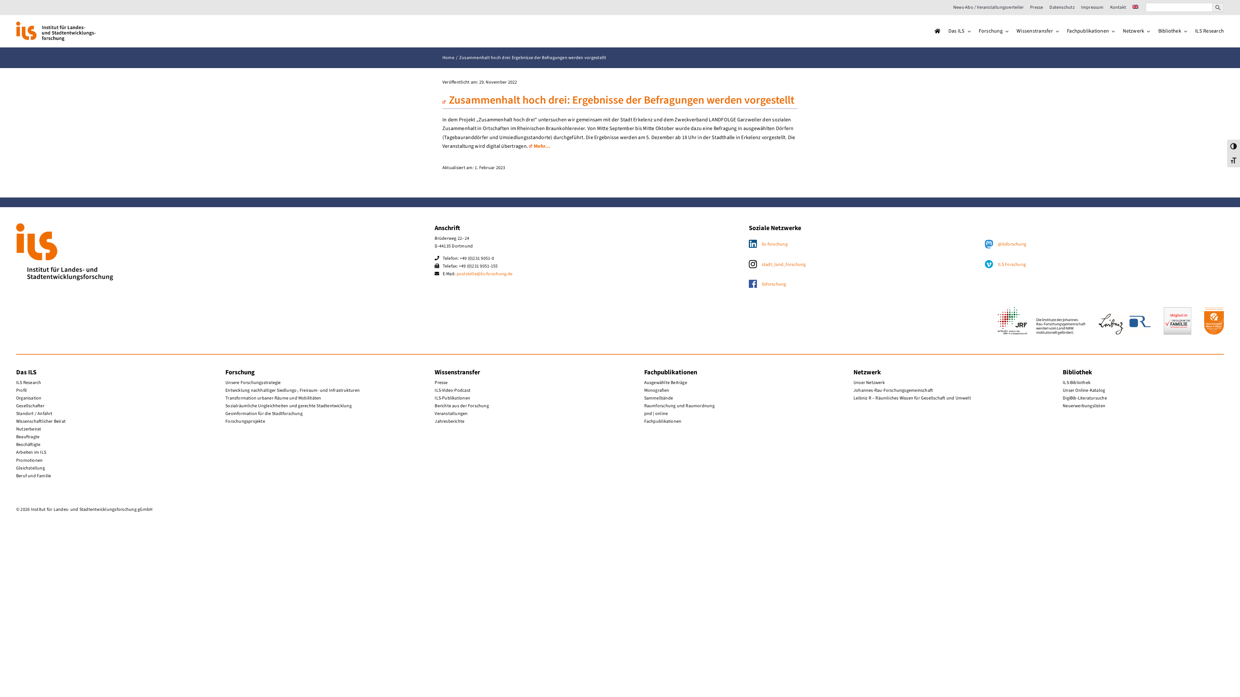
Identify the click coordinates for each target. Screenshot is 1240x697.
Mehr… (542, 146)
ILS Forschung (1012, 264)
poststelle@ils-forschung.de (484, 274)
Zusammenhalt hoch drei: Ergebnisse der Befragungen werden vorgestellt (621, 100)
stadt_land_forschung (784, 264)
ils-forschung (775, 244)
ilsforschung (774, 284)
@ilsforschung (1012, 244)
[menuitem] (1135, 7)
